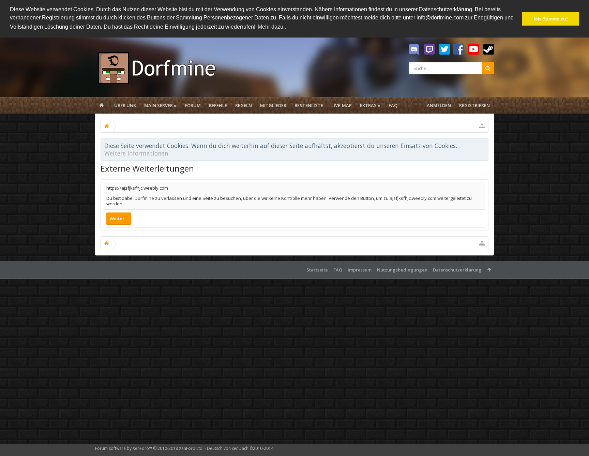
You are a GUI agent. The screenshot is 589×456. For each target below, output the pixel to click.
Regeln (243, 105)
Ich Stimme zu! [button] (551, 18)
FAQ (393, 105)
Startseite (317, 270)
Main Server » (160, 105)
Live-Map (341, 105)
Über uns (125, 105)
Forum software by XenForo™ (149, 448)
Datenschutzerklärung (457, 270)
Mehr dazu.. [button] (272, 27)
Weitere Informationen (136, 153)
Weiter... (118, 219)
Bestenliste (308, 105)
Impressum (360, 270)
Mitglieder (273, 105)
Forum (193, 105)
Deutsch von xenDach (240, 448)
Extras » (370, 105)
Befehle (218, 105)
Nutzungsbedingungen (402, 270)
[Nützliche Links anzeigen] (482, 125)
